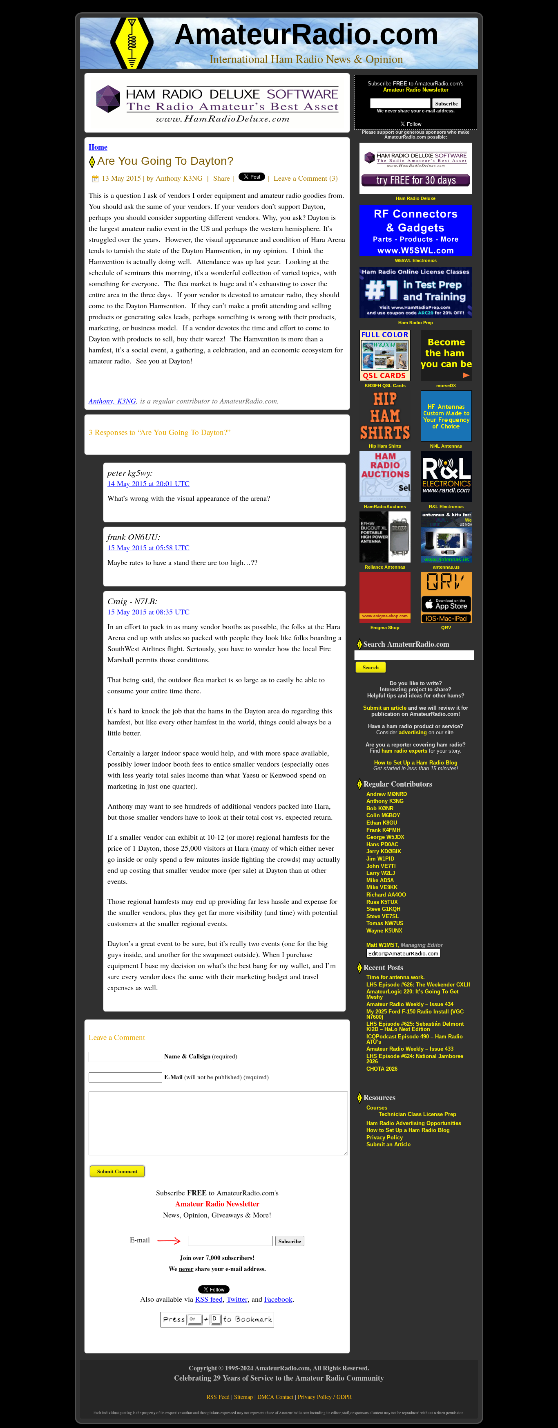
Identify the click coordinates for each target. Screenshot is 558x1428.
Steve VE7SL (382, 916)
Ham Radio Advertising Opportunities (413, 1123)
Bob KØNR (379, 808)
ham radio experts (404, 751)
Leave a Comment (300, 178)
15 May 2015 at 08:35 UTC (148, 611)
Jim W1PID (380, 859)
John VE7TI (381, 866)
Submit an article (384, 708)
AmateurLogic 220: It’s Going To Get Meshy (412, 994)
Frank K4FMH (383, 830)
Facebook (278, 1299)
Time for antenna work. (395, 977)
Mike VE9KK (381, 887)
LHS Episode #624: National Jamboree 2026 (414, 1059)
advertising (413, 732)
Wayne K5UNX (384, 931)
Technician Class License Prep (417, 1114)
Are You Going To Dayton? (164, 161)
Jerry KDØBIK (383, 851)
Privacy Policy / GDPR (325, 1397)
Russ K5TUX (382, 902)
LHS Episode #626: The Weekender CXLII (418, 985)
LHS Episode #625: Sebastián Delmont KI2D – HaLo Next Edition (415, 1026)
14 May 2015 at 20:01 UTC (148, 483)
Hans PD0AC (382, 844)
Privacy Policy (384, 1137)
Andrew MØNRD (386, 794)
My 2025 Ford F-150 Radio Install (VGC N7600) (415, 1014)
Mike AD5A (380, 880)
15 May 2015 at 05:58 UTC (148, 547)
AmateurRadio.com (306, 34)
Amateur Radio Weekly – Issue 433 (409, 1049)
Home (98, 146)
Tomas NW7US (385, 923)
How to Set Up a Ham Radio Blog (416, 763)
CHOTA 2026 (381, 1069)
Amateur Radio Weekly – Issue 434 (409, 1004)
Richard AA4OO (386, 895)
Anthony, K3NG (112, 401)
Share (221, 178)
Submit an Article (388, 1144)
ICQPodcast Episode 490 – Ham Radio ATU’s (414, 1039)
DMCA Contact (275, 1397)
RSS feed (209, 1299)
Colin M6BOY (383, 815)
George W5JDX (385, 837)
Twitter (237, 1299)
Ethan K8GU (381, 823)
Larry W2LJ (380, 873)
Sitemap (243, 1397)
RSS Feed (218, 1397)
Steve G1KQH (383, 909)
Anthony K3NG (179, 178)
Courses (376, 1108)
